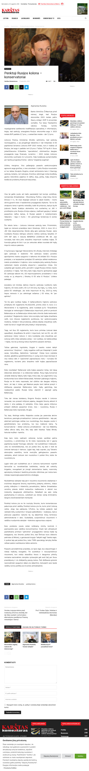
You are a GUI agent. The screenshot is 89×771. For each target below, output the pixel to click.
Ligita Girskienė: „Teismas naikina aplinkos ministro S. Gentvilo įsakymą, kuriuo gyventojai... (76, 163)
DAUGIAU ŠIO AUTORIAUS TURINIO (34, 627)
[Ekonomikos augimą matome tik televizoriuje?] (12, 637)
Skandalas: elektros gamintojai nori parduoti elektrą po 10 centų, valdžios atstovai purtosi (49, 731)
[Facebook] (6, 87)
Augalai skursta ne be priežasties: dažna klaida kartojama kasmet (79, 225)
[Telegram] (26, 87)
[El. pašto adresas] (21, 87)
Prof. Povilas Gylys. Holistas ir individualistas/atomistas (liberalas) (46, 612)
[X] (11, 87)
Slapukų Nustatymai (51, 756)
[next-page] (9, 653)
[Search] (85, 18)
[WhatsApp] (16, 87)
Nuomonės (8, 69)
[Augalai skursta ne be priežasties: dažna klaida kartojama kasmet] (79, 215)
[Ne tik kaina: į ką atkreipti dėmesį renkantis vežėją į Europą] (79, 195)
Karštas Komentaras (11, 81)
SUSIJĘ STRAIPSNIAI (13, 627)
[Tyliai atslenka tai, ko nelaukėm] (64, 176)
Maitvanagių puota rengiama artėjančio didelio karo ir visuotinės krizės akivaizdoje (76, 149)
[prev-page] (5, 653)
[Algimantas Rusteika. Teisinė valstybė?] (31, 637)
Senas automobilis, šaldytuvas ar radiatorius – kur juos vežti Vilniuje (81, 9)
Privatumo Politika (10, 768)
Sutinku (80, 756)
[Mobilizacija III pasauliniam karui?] (49, 637)
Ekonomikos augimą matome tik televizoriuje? (10, 647)
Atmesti (68, 756)
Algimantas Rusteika (18, 584)
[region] (44, 754)
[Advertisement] (46, 11)
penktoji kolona (30, 584)
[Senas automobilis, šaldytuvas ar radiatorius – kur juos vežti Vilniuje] (66, 195)
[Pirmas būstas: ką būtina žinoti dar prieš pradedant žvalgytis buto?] (66, 215)
